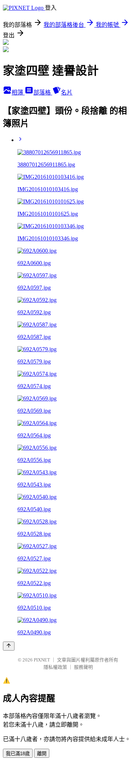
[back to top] (9, 646)
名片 (67, 92)
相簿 (18, 92)
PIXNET (42, 660)
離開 (41, 753)
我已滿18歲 (18, 753)
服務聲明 (83, 667)
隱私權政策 (55, 667)
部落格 (42, 92)
